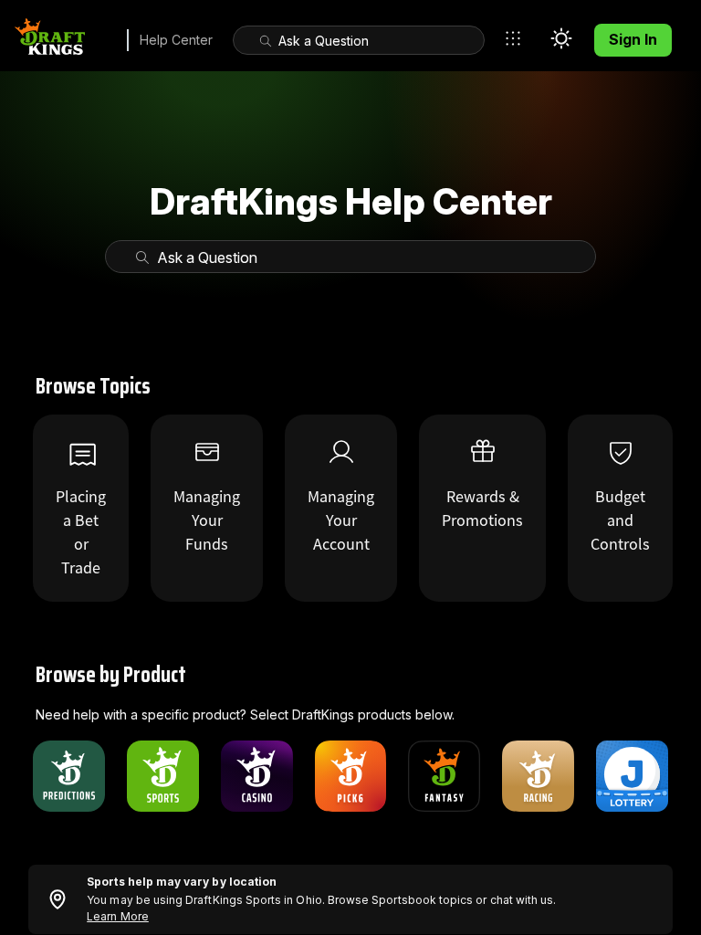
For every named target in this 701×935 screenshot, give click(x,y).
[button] (517, 38)
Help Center (176, 39)
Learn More (118, 916)
